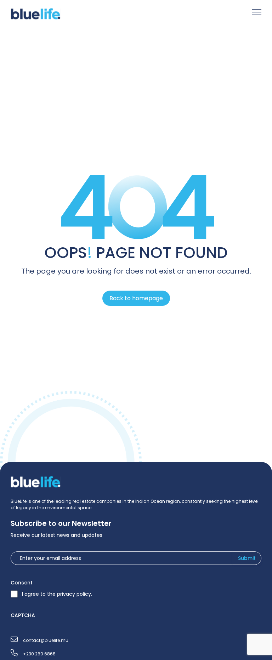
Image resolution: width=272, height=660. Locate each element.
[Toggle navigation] (256, 13)
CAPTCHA (23, 615)
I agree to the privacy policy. (57, 594)
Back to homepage (136, 298)
